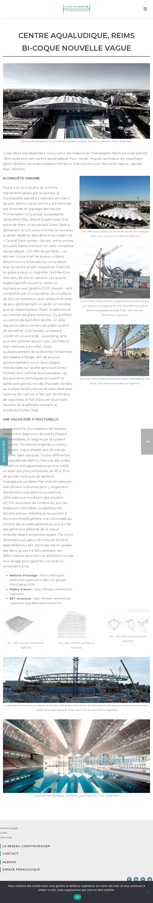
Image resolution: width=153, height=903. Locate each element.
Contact (11, 853)
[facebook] (129, 879)
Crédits (3, 832)
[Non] (148, 892)
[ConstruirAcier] (76, 9)
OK (77, 897)
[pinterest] (142, 879)
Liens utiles (6, 837)
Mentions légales (9, 828)
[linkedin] (136, 879)
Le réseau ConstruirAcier (26, 846)
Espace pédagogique (21, 869)
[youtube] (149, 879)
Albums (9, 862)
